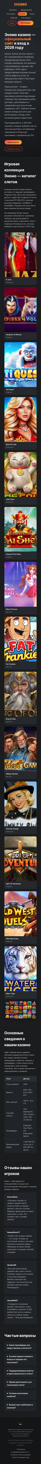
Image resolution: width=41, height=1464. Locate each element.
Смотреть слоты (13, 149)
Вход (12, 23)
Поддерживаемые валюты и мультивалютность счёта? (20, 1372)
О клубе (22, 14)
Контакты (13, 10)
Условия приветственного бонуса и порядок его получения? (20, 1359)
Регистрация (25, 23)
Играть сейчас (13, 142)
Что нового (10, 14)
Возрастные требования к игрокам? (20, 1406)
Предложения (26, 10)
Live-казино (26, 18)
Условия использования (20, 1455)
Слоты (32, 14)
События (13, 18)
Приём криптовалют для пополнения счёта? (19, 1383)
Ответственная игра (20, 1457)
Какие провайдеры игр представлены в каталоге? (19, 1346)
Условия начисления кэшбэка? (17, 1394)
